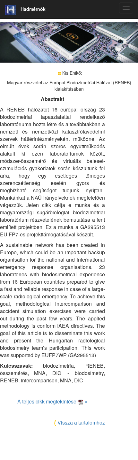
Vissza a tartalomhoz (81, 422)
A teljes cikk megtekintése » (52, 401)
